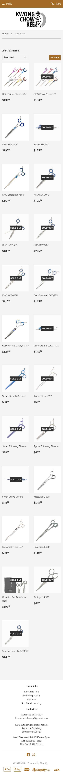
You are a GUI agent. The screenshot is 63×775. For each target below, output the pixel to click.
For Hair (31, 699)
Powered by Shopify (37, 763)
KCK (23, 763)
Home (5, 33)
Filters (55, 57)
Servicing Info (31, 691)
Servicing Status (31, 695)
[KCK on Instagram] (33, 755)
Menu (9, 3)
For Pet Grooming (31, 703)
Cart (58, 3)
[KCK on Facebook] (28, 755)
